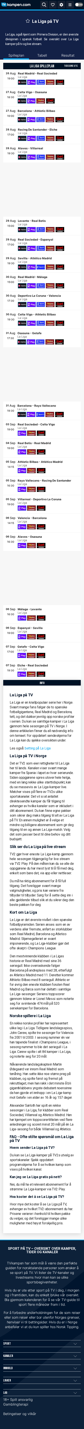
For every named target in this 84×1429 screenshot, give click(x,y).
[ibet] (59, 82)
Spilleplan (16, 55)
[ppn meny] (70, 5)
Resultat (68, 55)
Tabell (42, 55)
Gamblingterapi (15, 1404)
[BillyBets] (50, 82)
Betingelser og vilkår (19, 1414)
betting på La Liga (38, 748)
